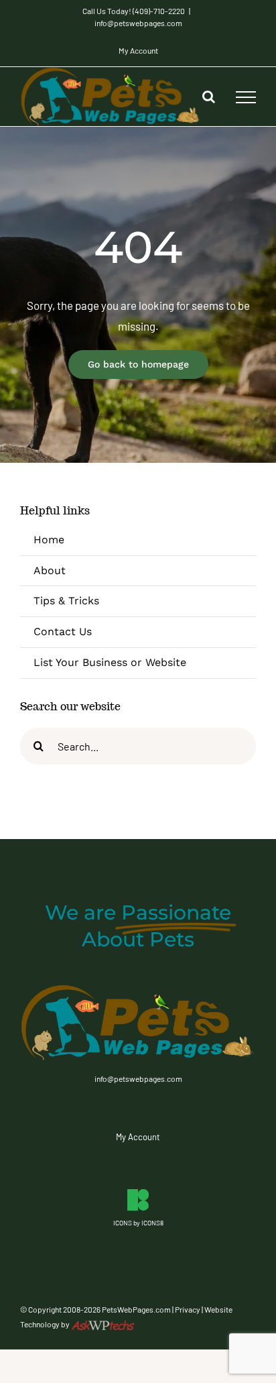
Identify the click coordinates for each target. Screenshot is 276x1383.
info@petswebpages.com (138, 22)
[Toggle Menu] (246, 97)
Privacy (187, 1309)
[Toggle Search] (208, 96)
